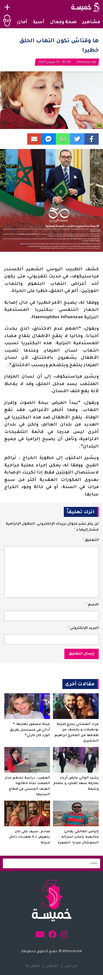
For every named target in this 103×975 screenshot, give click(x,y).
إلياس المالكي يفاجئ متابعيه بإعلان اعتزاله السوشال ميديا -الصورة (78, 837)
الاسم (92, 605)
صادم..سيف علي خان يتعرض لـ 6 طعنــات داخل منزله (29, 837)
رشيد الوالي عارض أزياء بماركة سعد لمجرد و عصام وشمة (76, 783)
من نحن (71, 966)
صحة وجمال (63, 22)
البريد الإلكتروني (83, 628)
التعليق (91, 540)
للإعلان (52, 966)
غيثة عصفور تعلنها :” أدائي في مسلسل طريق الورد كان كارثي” (30, 730)
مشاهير (91, 22)
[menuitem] (91, 22)
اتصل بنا (32, 966)
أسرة (38, 22)
